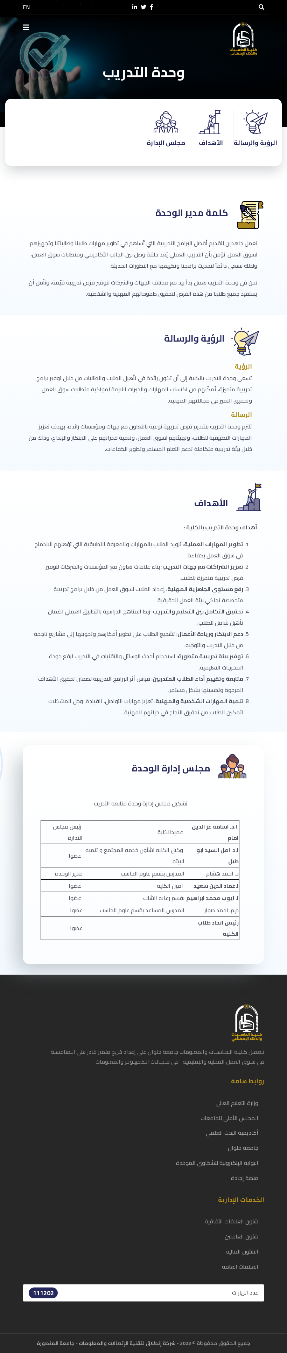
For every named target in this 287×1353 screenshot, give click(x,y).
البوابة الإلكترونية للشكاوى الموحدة (217, 1163)
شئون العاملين (241, 1236)
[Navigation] (26, 27)
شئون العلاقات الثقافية (231, 1221)
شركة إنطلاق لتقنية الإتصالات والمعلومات (127, 1343)
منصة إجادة (244, 1178)
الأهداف (211, 143)
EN (26, 7)
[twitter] (143, 7)
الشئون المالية (242, 1251)
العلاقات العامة (240, 1266)
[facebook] (151, 7)
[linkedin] (135, 7)
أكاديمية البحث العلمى (232, 1132)
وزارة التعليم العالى (237, 1103)
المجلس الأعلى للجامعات (229, 1118)
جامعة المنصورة (56, 1343)
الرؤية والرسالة (255, 143)
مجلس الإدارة (166, 143)
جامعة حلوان (243, 1147)
